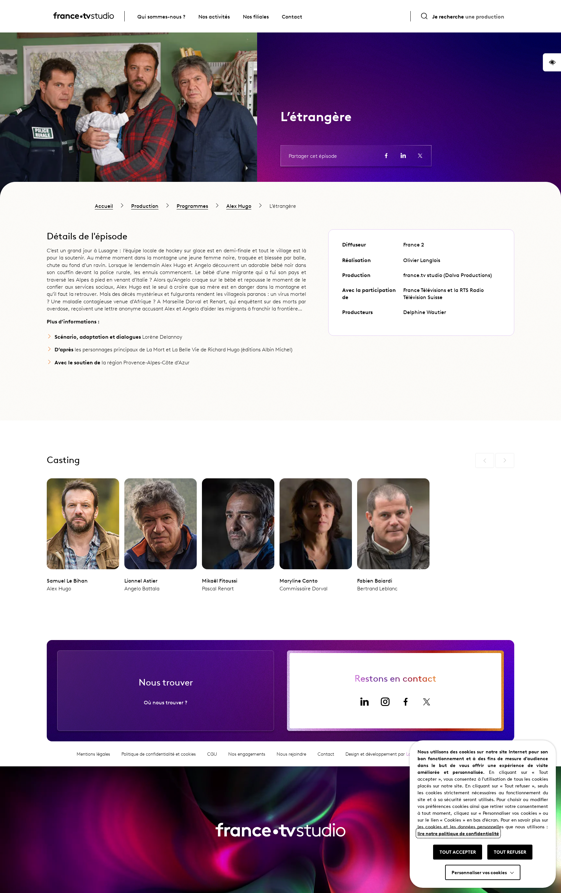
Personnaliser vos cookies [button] (479, 872)
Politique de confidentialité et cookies (158, 754)
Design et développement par (385, 754)
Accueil (104, 205)
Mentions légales (93, 754)
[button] (552, 62)
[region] (280, 205)
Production (144, 205)
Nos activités (214, 16)
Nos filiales (256, 16)
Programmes (192, 205)
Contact (292, 16)
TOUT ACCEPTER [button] (458, 852)
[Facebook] (406, 702)
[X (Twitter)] (426, 702)
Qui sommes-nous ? (161, 16)
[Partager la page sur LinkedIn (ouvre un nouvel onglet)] (403, 155)
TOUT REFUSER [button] (510, 852)
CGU (212, 754)
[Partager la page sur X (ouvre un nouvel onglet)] (420, 155)
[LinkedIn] (364, 702)
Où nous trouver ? (165, 702)
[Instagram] (385, 702)
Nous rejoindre (291, 754)
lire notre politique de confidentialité (458, 833)
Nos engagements (246, 754)
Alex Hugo (238, 205)
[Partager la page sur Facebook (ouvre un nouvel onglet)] (386, 155)
